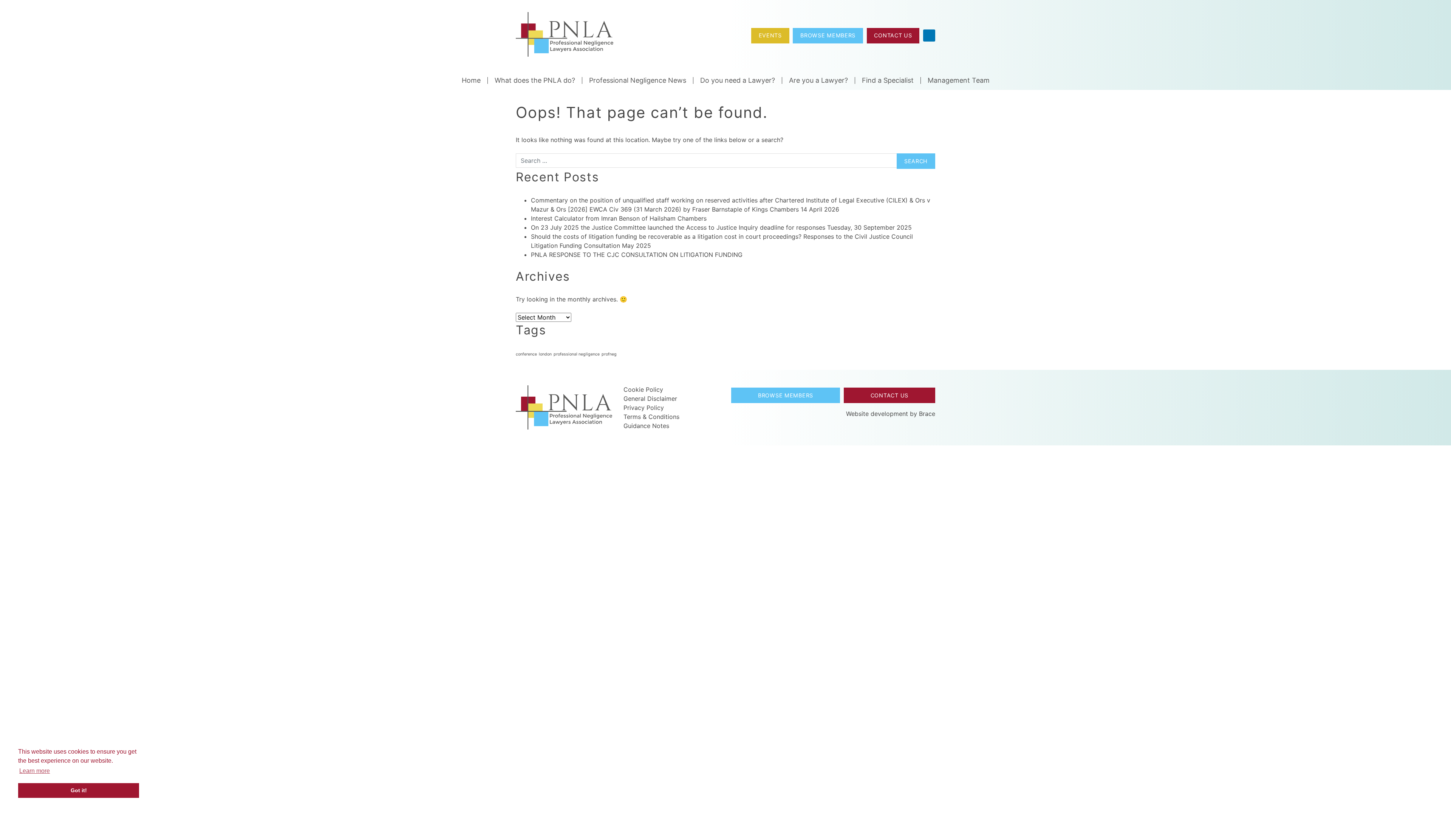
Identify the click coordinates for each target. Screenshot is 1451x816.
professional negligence (577, 354)
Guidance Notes (646, 426)
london (545, 354)
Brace (927, 413)
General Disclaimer (650, 398)
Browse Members (827, 35)
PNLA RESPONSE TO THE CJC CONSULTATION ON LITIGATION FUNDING (637, 254)
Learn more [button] (34, 771)
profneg (609, 354)
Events (770, 35)
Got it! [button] (79, 790)
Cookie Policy (643, 389)
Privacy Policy (643, 407)
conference (526, 354)
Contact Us (893, 35)
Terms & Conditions (651, 416)
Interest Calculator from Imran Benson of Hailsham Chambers (619, 218)
